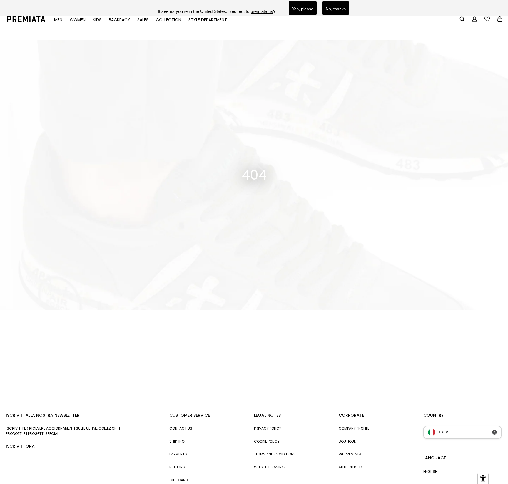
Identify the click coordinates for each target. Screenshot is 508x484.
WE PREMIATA (350, 454)
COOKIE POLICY (267, 441)
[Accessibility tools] (483, 478)
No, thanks (336, 8)
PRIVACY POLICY (267, 428)
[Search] (462, 19)
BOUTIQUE (347, 441)
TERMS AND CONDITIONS (275, 454)
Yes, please (302, 8)
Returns (177, 467)
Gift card (178, 480)
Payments (178, 454)
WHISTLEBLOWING (269, 467)
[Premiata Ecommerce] (26, 21)
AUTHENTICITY (351, 467)
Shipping (177, 441)
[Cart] (500, 20)
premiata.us (261, 11)
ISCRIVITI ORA (20, 446)
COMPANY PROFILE (354, 428)
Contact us (180, 428)
